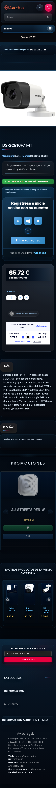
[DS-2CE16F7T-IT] (28, 98)
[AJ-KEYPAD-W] (28, 484)
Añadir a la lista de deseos (26, 314)
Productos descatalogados (16, 50)
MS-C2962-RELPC (46, 610)
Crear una (40, 253)
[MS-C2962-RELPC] (46, 594)
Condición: (8, 155)
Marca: (26, 155)
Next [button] (50, 511)
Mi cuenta (11, 704)
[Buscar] (48, 17)
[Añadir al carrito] (28, 528)
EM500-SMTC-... (11, 610)
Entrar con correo (28, 240)
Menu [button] (8, 28)
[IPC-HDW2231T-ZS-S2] (29, 594)
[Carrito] (48, 8)
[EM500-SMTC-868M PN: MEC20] (12, 594)
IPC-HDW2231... (29, 610)
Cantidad (11, 291)
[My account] (39, 7)
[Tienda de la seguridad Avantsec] (14, 7)
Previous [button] (5, 511)
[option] (28, 510)
